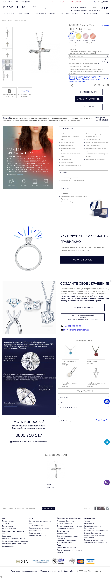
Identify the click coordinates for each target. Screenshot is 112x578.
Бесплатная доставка (67, 142)
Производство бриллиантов (94, 540)
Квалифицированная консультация (97, 142)
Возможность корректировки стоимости (67, 537)
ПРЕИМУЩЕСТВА (66, 128)
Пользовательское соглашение (13, 538)
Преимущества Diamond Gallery (69, 518)
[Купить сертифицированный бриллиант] (29, 414)
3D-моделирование (67, 145)
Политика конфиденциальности (14, 543)
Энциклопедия (89, 13)
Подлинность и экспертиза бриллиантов (94, 536)
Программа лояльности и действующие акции (66, 541)
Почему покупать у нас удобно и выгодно (69, 551)
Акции (105, 13)
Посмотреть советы (82, 260)
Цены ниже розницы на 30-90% (71, 165)
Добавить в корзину (88, 99)
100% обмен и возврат (68, 134)
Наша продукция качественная (95, 159)
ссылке (20, 174)
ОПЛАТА (63, 172)
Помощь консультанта (37, 535)
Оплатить (88, 106)
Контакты (5, 523)
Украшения (23, 13)
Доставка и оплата (9, 528)
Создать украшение (83, 308)
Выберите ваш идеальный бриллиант (83, 317)
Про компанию (7, 526)
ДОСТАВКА (64, 188)
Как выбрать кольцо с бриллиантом (92, 527)
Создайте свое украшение (84, 283)
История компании (9, 521)
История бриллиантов (92, 533)
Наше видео (6, 536)
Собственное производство (94, 134)
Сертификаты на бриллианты (95, 542)
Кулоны (10, 20)
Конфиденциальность (68, 148)
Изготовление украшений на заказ (40, 522)
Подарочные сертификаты (67, 547)
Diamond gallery (19, 7)
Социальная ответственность (13, 531)
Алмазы (87, 521)
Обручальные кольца (68, 13)
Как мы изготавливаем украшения (15, 541)
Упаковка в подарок (67, 162)
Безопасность (65, 151)
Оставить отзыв (7, 546)
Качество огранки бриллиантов (96, 530)
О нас (4, 518)
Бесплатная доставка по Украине (69, 526)
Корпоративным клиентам (39, 528)
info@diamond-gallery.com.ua (76, 330)
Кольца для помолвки (44, 13)
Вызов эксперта (35, 530)
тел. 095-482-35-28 (72, 326)
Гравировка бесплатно (93, 139)
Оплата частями (66, 159)
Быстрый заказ (88, 92)
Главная (4, 20)
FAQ (3, 533)
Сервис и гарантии (36, 533)
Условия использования (50, 571)
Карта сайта (69, 571)
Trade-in (60, 545)
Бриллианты (8, 13)
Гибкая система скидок (93, 145)
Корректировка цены (92, 137)
